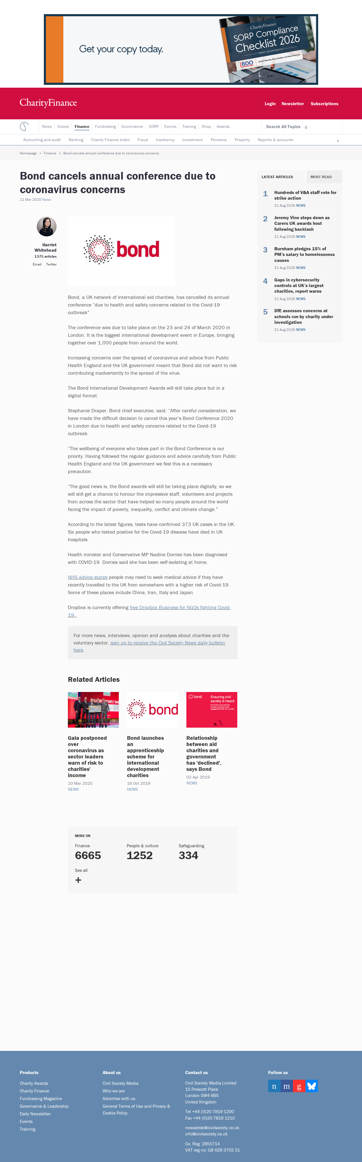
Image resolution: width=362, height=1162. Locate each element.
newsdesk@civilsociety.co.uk (212, 1127)
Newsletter (293, 103)
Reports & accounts (275, 139)
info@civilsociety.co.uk (206, 1134)
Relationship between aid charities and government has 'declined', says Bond (203, 753)
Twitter (51, 264)
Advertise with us (119, 1098)
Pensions (219, 139)
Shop (206, 126)
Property (242, 139)
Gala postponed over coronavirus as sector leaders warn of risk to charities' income (87, 756)
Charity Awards (34, 1083)
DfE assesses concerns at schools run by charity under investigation (303, 316)
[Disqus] (145, 970)
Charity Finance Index (110, 139)
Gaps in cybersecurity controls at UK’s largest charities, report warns (299, 285)
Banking (76, 139)
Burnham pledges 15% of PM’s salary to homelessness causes (304, 254)
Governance (132, 126)
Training (189, 126)
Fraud (142, 139)
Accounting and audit (42, 139)
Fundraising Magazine (41, 1098)
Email (37, 264)
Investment (192, 139)
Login (270, 103)
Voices (63, 126)
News (47, 126)
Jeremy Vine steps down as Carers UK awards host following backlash (302, 223)
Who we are (114, 1091)
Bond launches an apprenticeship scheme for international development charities (145, 756)
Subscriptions (325, 103)
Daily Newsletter (35, 1113)
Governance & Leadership (44, 1106)
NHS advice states (87, 577)
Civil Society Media (120, 1083)
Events (170, 126)
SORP (154, 126)
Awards (223, 126)
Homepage (28, 153)
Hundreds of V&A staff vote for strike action (305, 195)
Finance (82, 126)
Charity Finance (34, 1091)
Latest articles (277, 176)
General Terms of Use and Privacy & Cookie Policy (136, 1109)
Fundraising (105, 126)
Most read (321, 176)
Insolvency (165, 139)
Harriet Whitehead (46, 247)
